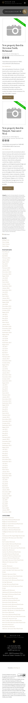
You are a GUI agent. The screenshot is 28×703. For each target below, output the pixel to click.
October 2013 (6, 423)
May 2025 (5, 264)
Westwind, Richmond (12, 230)
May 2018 (5, 340)
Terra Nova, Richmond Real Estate (14, 226)
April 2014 (5, 411)
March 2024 (5, 282)
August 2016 (5, 364)
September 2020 (6, 300)
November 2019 (6, 308)
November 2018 (6, 328)
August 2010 (5, 477)
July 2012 (4, 449)
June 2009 (5, 502)
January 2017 (5, 358)
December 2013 (6, 419)
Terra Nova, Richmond (8, 612)
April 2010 (5, 485)
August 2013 (5, 427)
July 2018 (4, 336)
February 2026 (6, 258)
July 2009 (4, 500)
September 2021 (6, 290)
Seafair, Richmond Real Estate (7, 220)
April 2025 (5, 266)
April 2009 (5, 506)
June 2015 (5, 387)
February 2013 (6, 437)
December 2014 (6, 399)
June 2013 (5, 431)
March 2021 (5, 296)
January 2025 (5, 270)
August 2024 (5, 276)
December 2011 (6, 459)
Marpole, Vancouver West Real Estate (15, 138)
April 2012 (5, 455)
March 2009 (5, 508)
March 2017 (5, 354)
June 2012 (5, 451)
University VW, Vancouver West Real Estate (14, 616)
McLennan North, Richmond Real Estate (9, 215)
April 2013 (5, 435)
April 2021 (5, 294)
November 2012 (6, 441)
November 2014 (6, 401)
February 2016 (6, 370)
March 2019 (5, 322)
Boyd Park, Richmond (11, 195)
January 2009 (5, 510)
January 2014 (5, 417)
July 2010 (4, 479)
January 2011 (5, 471)
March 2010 (5, 487)
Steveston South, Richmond (10, 223)
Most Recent (5, 252)
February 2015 (6, 395)
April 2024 (5, 280)
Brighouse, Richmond (10, 197)
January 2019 (5, 324)
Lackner (20, 210)
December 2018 (6, 326)
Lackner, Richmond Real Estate (11, 211)
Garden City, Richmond (6, 205)
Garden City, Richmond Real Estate (17, 205)
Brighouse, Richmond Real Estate (11, 527)
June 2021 (5, 292)
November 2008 (6, 512)
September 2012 (6, 445)
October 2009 (6, 494)
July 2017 (4, 346)
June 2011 (5, 465)
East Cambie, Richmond (8, 542)
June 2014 (5, 407)
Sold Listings (5, 246)
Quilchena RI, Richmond (11, 218)
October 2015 (6, 379)
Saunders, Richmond (21, 219)
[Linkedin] (14, 641)
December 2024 (6, 272)
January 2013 (5, 439)
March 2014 (5, 413)
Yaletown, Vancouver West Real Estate (8, 231)
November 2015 (6, 377)
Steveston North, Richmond (7, 222)
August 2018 (5, 334)
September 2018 (6, 332)
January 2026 (5, 260)
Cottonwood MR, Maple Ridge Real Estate (17, 200)
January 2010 (5, 489)
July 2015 (4, 385)
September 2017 (6, 342)
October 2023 (6, 284)
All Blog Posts (5, 240)
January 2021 (5, 298)
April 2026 (5, 256)
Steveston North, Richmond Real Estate (15, 55)
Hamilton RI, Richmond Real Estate (11, 556)
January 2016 (5, 373)
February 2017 (6, 356)
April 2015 (5, 391)
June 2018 (5, 338)
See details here (6, 66)
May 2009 (5, 504)
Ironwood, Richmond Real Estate (10, 208)
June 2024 (5, 278)
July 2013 (4, 429)
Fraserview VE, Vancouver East (10, 546)
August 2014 (5, 405)
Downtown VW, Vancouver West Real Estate (10, 201)
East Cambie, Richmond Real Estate (12, 203)
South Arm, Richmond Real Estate (19, 220)
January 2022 (5, 288)
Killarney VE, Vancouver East (14, 210)
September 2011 (6, 461)
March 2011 (5, 469)
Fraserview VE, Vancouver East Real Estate (15, 204)
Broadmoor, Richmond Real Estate (11, 199)
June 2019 (5, 316)
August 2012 (5, 447)
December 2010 (6, 473)
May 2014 (5, 409)
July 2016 (4, 366)
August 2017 (5, 344)
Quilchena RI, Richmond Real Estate (11, 592)
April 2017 (5, 352)
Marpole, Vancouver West (15, 212)
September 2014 (6, 403)
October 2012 (6, 443)
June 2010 (5, 481)
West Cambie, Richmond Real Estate (8, 228)
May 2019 (5, 318)
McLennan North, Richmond (18, 214)
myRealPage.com (16, 667)
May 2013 (5, 433)
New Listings (5, 242)
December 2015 (6, 374)
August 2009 (5, 498)
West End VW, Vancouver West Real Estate (13, 622)
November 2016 (6, 360)
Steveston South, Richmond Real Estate (12, 608)
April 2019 (5, 320)
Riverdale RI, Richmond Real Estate (11, 219)
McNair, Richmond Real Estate (7, 216)
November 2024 (6, 274)
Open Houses (6, 244)
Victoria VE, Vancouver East (19, 227)
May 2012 (5, 453)
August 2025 (5, 262)
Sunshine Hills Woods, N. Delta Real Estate (14, 224)
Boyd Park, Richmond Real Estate (11, 519)
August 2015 (5, 383)
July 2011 (4, 463)
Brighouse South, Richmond (10, 196)
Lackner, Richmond (7, 566)
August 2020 (5, 302)
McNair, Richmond (20, 215)
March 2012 (5, 457)
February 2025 (6, 268)
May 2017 (5, 350)
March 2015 (5, 393)
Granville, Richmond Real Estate (8, 207)
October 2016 (6, 362)
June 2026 (5, 254)
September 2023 (6, 286)
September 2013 (6, 425)
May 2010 (5, 483)
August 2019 (5, 312)
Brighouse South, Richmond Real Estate (12, 523)
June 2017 (5, 348)
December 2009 (6, 491)
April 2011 (5, 467)
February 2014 (6, 415)
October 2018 (6, 330)
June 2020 (5, 304)
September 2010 (6, 475)
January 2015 (5, 397)
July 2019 (4, 314)
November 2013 (6, 421)
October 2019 (6, 310)
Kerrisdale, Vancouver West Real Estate (12, 560)
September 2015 (6, 381)
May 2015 (5, 389)
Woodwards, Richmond (21, 230)
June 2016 (5, 369)
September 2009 (6, 496)
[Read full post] (14, 31)
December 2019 (6, 306)
